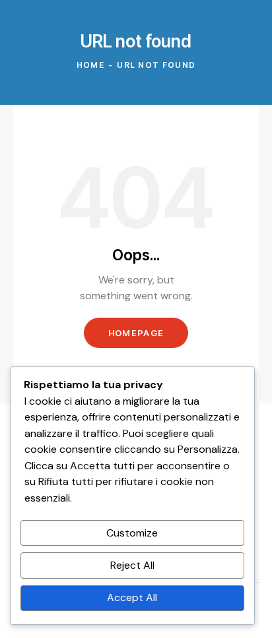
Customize (132, 533)
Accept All (132, 597)
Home (90, 65)
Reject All (132, 565)
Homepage (136, 333)
